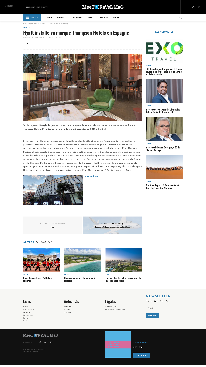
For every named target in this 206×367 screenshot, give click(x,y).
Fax (53, 227)
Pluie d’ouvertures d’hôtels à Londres (37, 279)
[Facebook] (187, 7)
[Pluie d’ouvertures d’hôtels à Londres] (41, 260)
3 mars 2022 (28, 37)
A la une (149, 65)
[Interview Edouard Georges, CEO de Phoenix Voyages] (164, 129)
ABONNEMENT (9, 6)
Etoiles (26, 28)
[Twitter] (193, 7)
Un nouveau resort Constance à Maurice (79, 279)
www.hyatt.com (92, 176)
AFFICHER (142, 355)
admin (41, 37)
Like (49, 37)
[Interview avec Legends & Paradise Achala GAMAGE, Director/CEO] (164, 91)
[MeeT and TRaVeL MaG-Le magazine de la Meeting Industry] (103, 7)
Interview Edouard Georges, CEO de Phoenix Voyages (163, 149)
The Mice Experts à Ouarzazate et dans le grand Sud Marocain (162, 187)
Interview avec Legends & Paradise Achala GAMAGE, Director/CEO (163, 111)
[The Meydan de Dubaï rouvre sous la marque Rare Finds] (124, 260)
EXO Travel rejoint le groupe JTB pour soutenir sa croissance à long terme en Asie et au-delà (164, 71)
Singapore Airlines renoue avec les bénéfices (112, 227)
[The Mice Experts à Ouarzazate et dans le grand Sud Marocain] (164, 167)
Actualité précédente (53, 224)
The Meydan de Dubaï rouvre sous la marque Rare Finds (123, 279)
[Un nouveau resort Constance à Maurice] (82, 260)
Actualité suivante (111, 224)
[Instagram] (199, 7)
